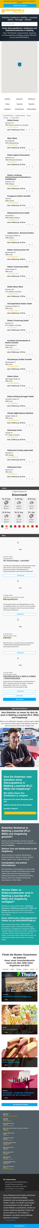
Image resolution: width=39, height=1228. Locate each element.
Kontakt (7, 1154)
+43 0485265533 (12, 374)
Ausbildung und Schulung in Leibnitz (13, 558)
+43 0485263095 (12, 341)
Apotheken (8, 1182)
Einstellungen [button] (10, 1220)
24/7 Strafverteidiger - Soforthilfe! (15, 521)
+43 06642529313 (13, 389)
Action (32, 918)
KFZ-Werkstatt (20, 109)
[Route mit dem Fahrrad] (31, 130)
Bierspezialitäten (9, 978)
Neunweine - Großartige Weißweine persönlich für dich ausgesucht (17, 1042)
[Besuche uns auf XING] (19, 1148)
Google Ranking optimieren (13, 1133)
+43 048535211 (12, 437)
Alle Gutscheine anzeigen (20, 1053)
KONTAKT (6, 599)
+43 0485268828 (12, 195)
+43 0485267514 (12, 243)
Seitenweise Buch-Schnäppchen (16, 945)
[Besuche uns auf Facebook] (5, 1148)
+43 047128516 (12, 404)
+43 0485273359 (12, 291)
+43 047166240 (12, 127)
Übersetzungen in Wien (9, 597)
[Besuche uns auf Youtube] (14, 1148)
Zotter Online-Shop (10, 1010)
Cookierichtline (10, 1163)
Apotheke (7, 99)
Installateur (7, 109)
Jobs (6, 1156)
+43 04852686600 (13, 356)
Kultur (12, 918)
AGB (6, 1165)
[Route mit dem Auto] (26, 130)
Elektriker (31, 104)
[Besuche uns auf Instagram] (10, 1148)
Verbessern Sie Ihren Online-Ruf (15, 1135)
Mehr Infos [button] (23, 1217)
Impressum (8, 1159)
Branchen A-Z (9, 1178)
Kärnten (29, 115)
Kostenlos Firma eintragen (13, 1140)
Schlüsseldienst (31, 109)
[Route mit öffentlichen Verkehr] (29, 130)
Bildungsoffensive (9, 560)
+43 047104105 (12, 146)
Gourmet (5, 918)
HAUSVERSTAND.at (8, 115)
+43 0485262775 (12, 228)
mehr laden (19, 656)
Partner (7, 1168)
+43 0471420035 (12, 276)
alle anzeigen (19, 660)
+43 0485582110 (12, 422)
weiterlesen (20, 536)
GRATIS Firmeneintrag (20, 5)
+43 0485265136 (12, 210)
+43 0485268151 (12, 180)
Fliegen (18, 918)
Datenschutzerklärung (12, 1161)
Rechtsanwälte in (8, 519)
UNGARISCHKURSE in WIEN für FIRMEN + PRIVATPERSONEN (18, 638)
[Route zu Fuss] (33, 130)
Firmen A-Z (8, 1180)
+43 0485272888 (12, 258)
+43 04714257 (12, 306)
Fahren (25, 918)
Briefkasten (31, 99)
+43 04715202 (12, 160)
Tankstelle (19, 104)
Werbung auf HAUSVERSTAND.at (15, 1131)
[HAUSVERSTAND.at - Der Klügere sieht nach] (19, 10)
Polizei (7, 104)
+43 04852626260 (13, 326)
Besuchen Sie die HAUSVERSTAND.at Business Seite (20, 772)
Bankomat (19, 99)
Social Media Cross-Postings (14, 1137)
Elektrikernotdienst (20, 115)
